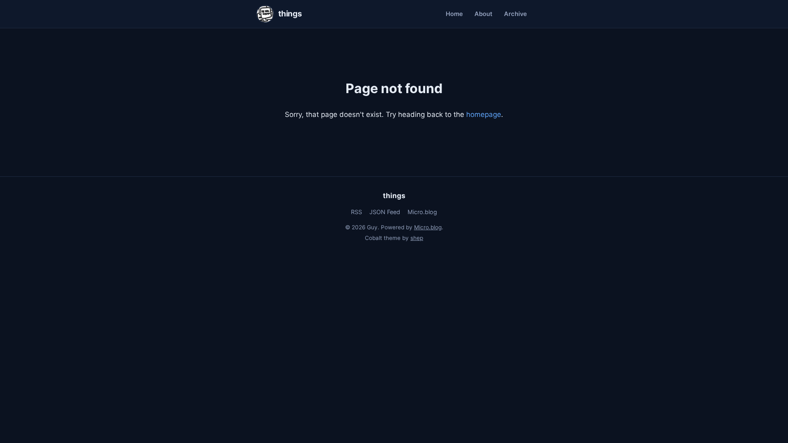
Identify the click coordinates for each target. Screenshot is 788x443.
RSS (356, 211)
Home (454, 14)
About (483, 14)
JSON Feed (384, 211)
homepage (483, 114)
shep (416, 238)
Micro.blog (422, 211)
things (394, 196)
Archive (515, 14)
